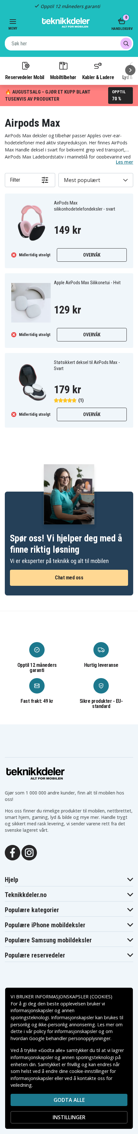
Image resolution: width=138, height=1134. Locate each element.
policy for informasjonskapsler (65, 1031)
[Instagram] (29, 852)
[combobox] (69, 43)
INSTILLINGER (69, 1117)
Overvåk (91, 255)
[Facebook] (12, 852)
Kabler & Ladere (98, 77)
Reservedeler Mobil (24, 77)
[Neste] (130, 70)
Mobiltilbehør (63, 77)
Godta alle (69, 1099)
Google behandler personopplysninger (69, 1038)
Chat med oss (69, 578)
